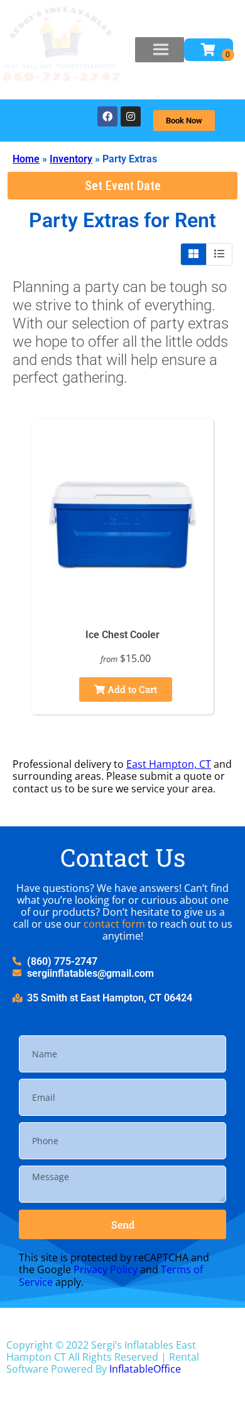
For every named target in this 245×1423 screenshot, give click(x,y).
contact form (114, 924)
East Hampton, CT (168, 764)
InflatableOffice (145, 1369)
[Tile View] (194, 254)
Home (26, 159)
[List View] (219, 254)
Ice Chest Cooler (122, 635)
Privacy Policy (106, 1269)
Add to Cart (131, 689)
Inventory (71, 159)
